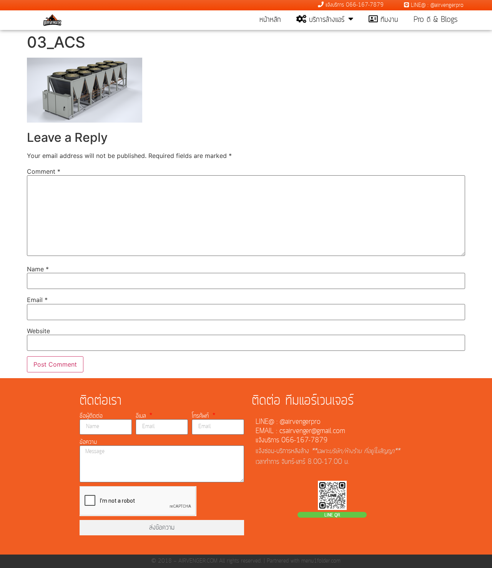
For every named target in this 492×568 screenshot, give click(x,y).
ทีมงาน (388, 20)
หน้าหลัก (270, 20)
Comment (43, 171)
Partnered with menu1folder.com (304, 561)
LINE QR (332, 515)
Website (38, 331)
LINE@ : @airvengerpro (436, 5)
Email (37, 300)
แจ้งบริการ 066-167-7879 (354, 5)
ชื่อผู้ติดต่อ (91, 415)
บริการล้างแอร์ (325, 20)
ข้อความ (88, 441)
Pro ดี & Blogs (435, 20)
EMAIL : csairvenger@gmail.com (300, 431)
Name (38, 269)
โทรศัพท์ (201, 415)
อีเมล (142, 415)
